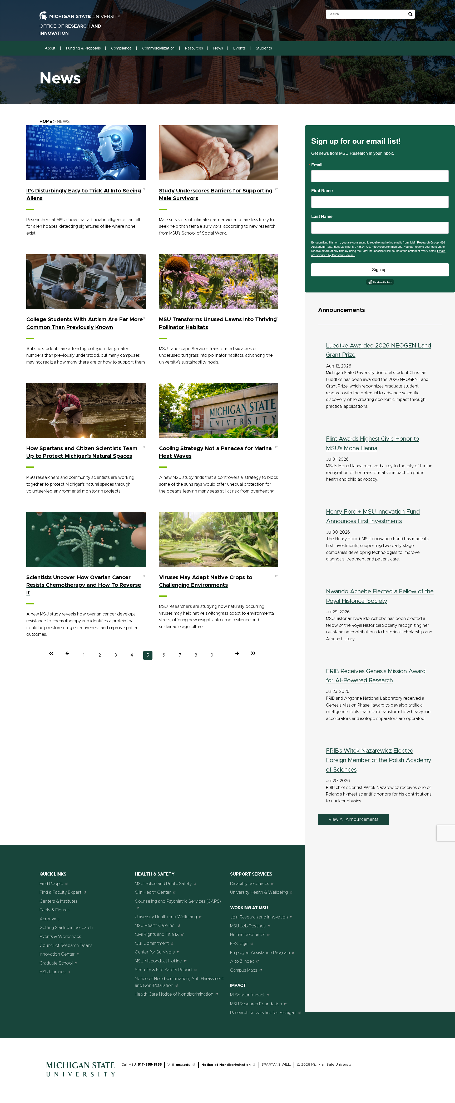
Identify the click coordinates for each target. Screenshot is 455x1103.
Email (316, 165)
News (218, 48)
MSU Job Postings (248, 926)
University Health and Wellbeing (166, 917)
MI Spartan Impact (247, 995)
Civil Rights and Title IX (157, 934)
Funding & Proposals (83, 48)
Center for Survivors (155, 952)
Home (45, 122)
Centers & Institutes (58, 901)
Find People (51, 884)
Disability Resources (249, 884)
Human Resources (247, 935)
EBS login (239, 944)
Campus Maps (243, 970)
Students (264, 48)
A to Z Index (242, 961)
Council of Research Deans (65, 945)
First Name (322, 190)
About (50, 48)
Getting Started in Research (66, 928)
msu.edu (183, 1065)
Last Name (322, 216)
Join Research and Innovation (259, 917)
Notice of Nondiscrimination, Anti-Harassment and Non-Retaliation (179, 982)
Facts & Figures (54, 910)
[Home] (80, 1078)
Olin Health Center (153, 892)
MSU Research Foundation (256, 1004)
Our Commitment (152, 943)
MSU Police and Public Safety (163, 884)
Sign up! (380, 269)
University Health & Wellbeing (259, 892)
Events (239, 48)
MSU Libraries (52, 972)
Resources (194, 48)
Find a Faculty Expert (60, 892)
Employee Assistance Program (260, 953)
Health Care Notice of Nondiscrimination (174, 994)
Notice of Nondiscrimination (226, 1065)
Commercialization (158, 48)
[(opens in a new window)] (85, 19)
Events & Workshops (60, 937)
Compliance (121, 48)
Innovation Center (57, 954)
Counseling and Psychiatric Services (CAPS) (178, 901)
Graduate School (56, 963)
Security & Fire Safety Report (163, 970)
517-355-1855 (150, 1064)
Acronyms (49, 919)
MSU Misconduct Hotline (158, 961)
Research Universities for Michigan (263, 1013)
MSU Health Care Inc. (155, 925)
